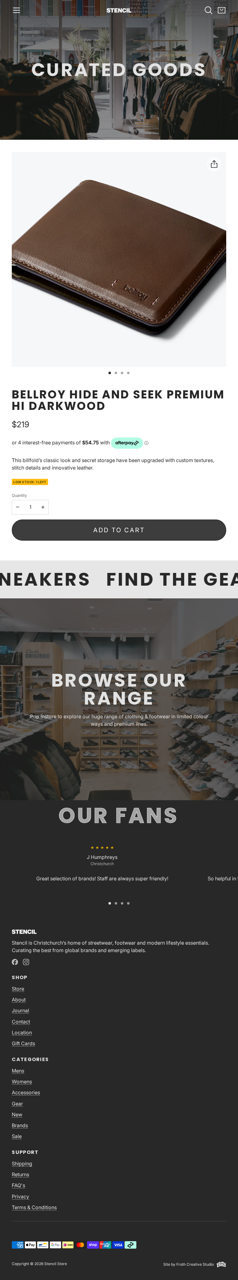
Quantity (19, 495)
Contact (21, 1022)
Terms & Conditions (34, 1207)
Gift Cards (23, 1043)
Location (22, 1032)
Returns (20, 1174)
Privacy (20, 1196)
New (17, 1114)
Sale (17, 1136)
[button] (16, 10)
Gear (17, 1104)
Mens (18, 1071)
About (19, 999)
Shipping (22, 1163)
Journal (20, 1010)
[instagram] (26, 962)
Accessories (26, 1092)
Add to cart (119, 530)
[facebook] (15, 962)
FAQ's (18, 1185)
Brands (20, 1125)
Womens (22, 1081)
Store (18, 989)
